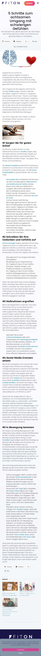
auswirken (16, 380)
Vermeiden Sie (12, 179)
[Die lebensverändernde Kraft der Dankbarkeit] (10, 586)
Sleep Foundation (12, 165)
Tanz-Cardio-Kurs (21, 535)
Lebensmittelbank (14, 337)
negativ (17, 378)
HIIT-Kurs (27, 537)
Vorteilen (6, 440)
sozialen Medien (8, 382)
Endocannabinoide (23, 477)
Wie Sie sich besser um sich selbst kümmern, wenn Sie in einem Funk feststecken (9, 611)
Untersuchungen (9, 243)
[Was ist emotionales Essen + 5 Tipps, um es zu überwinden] (27, 586)
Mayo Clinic (14, 491)
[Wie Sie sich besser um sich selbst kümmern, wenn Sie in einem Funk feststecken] (10, 602)
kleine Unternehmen (29, 346)
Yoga (20, 489)
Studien (12, 91)
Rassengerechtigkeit (28, 339)
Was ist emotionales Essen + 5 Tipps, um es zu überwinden (27, 593)
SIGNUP (30, 3)
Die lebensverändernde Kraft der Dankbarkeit (9, 593)
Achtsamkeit (20, 7)
